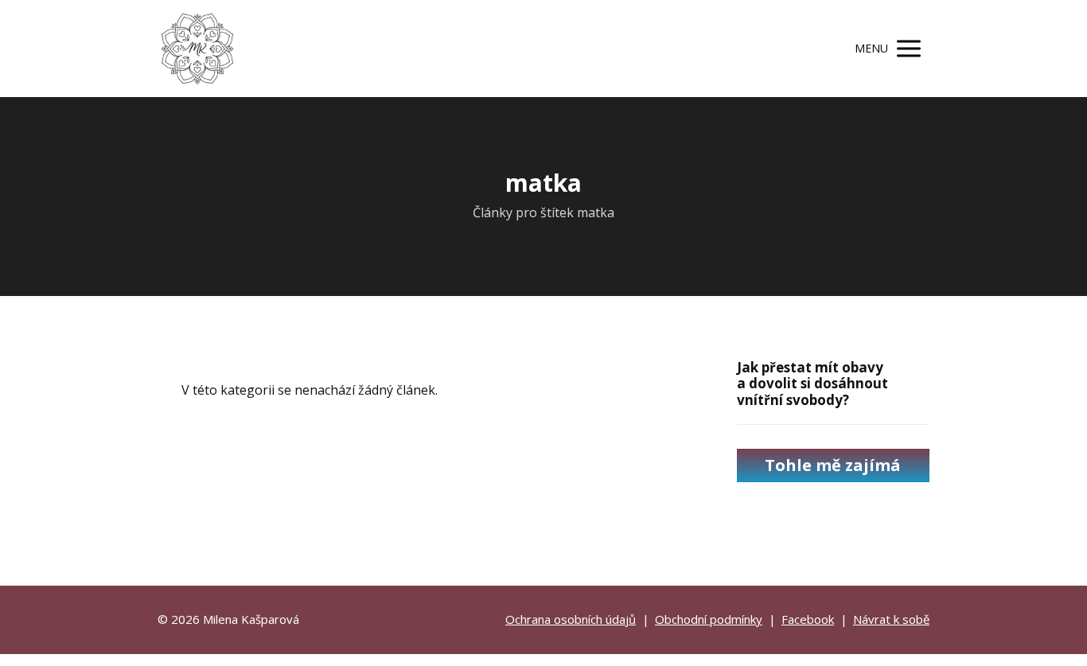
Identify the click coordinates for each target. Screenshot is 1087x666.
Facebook (807, 619)
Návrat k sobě (891, 619)
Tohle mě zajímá (833, 465)
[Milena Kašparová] (197, 48)
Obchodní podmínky (708, 619)
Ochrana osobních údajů (570, 619)
